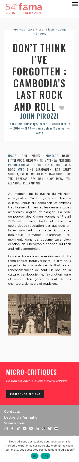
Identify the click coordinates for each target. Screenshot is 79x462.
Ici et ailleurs (46, 29)
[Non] (74, 449)
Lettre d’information (22, 417)
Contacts (12, 412)
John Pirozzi (39, 116)
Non (45, 456)
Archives (19, 29)
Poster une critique (25, 394)
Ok (35, 456)
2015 (31, 29)
